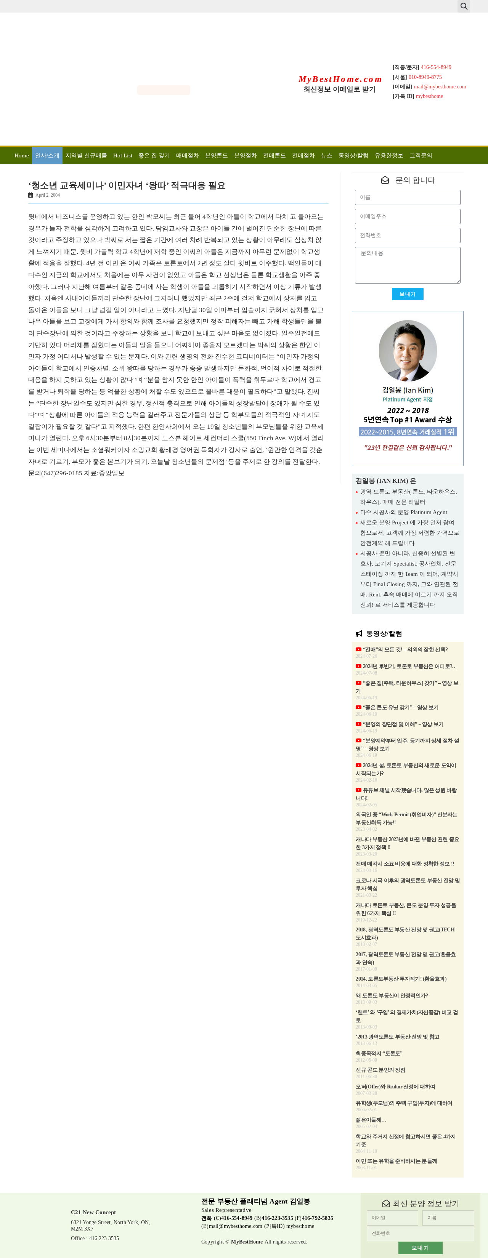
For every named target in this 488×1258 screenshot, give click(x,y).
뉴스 (326, 155)
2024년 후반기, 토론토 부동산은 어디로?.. (408, 666)
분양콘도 (216, 155)
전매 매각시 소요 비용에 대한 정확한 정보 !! (405, 864)
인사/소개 (47, 155)
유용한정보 (389, 155)
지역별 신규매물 (86, 155)
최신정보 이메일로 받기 (339, 89)
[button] (464, 6)
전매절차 (303, 155)
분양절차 (245, 155)
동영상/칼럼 (354, 155)
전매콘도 (274, 155)
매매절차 (187, 155)
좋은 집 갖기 (154, 155)
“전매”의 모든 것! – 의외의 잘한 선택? (405, 649)
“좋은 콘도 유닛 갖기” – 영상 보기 (400, 707)
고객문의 (420, 155)
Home (21, 155)
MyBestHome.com (341, 79)
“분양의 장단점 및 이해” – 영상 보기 (402, 724)
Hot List (122, 155)
